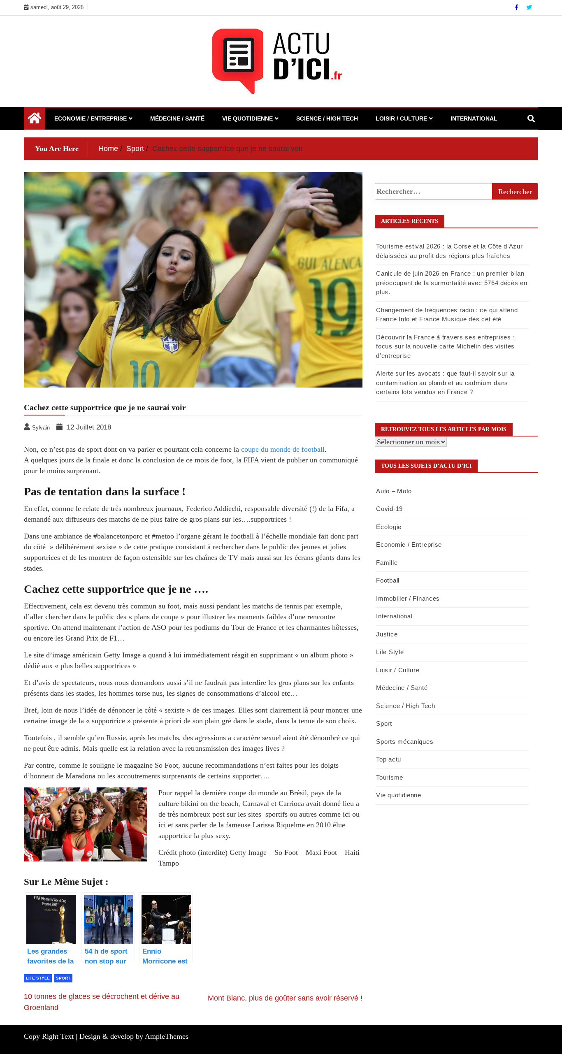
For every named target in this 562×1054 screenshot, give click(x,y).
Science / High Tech (327, 118)
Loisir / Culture (401, 118)
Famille (386, 562)
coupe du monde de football (282, 449)
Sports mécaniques (404, 741)
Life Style (38, 978)
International (474, 118)
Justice (386, 634)
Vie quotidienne (247, 118)
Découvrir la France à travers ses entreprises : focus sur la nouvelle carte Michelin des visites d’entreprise (445, 346)
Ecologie (389, 526)
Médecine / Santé (177, 118)
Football (387, 580)
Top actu (388, 759)
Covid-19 (389, 508)
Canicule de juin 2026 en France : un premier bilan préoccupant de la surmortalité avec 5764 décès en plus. (451, 282)
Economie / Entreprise (90, 118)
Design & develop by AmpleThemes (133, 1036)
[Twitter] (529, 7)
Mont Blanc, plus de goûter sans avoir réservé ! (285, 998)
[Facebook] (517, 7)
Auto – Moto (394, 491)
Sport (63, 978)
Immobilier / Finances (408, 598)
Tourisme (389, 777)
